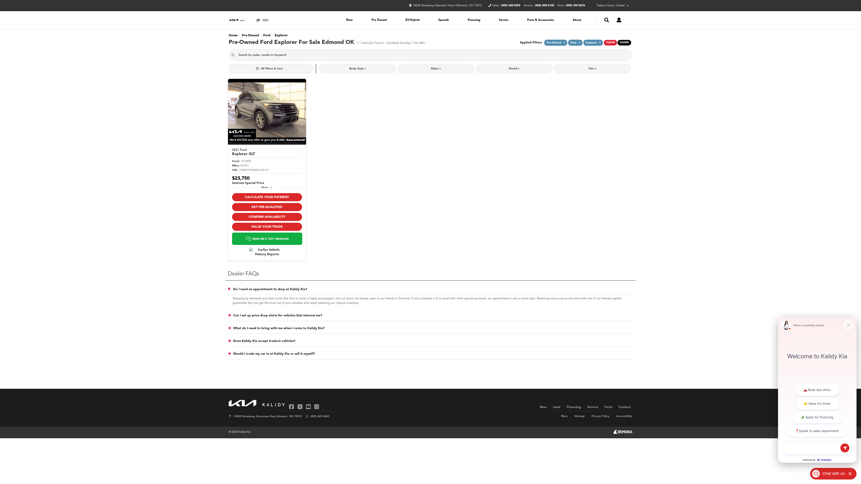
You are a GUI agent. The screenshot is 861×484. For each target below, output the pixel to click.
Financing (474, 20)
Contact (625, 407)
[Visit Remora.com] (622, 432)
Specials (443, 20)
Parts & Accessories (540, 20)
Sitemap (579, 416)
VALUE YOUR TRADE (267, 226)
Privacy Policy (600, 416)
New (349, 20)
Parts (608, 407)
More (264, 187)
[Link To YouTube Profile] (309, 406)
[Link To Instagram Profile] (316, 406)
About (577, 20)
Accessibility (624, 416)
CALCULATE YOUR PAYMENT (267, 197)
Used (556, 407)
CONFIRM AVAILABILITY (267, 216)
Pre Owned (379, 20)
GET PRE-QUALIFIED (267, 207)
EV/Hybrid (412, 20)
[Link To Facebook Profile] (292, 406)
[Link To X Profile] (300, 406)
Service (503, 20)
